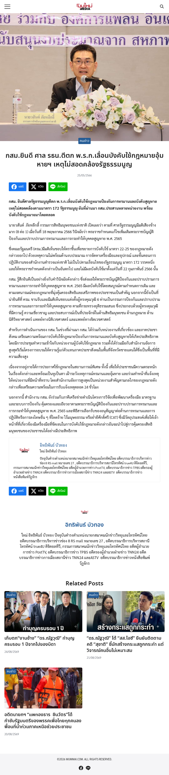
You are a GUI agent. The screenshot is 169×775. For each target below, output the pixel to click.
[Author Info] (84, 516)
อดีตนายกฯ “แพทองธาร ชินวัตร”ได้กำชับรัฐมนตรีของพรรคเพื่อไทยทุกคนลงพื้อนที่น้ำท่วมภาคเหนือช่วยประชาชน (42, 720)
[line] (88, 768)
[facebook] (81, 768)
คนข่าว (84, 140)
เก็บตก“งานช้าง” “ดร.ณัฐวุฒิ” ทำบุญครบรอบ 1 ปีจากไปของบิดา (39, 641)
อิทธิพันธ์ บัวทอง (84, 525)
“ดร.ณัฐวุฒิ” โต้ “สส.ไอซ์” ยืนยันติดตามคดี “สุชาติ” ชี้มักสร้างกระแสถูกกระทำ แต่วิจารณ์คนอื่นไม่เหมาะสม (125, 644)
